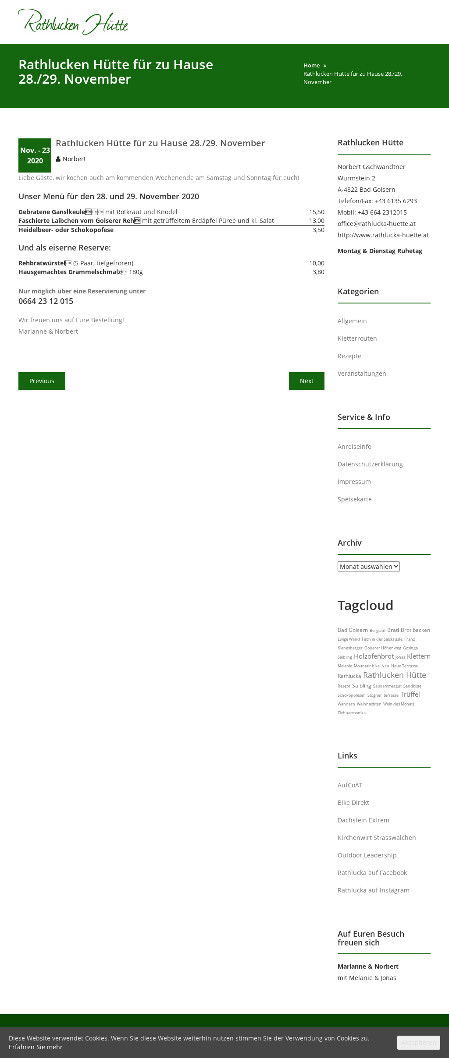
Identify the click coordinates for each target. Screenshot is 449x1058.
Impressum (354, 481)
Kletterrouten (357, 338)
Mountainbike (367, 666)
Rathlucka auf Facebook (372, 872)
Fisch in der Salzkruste (382, 639)
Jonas (400, 657)
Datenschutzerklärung (370, 464)
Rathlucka (349, 676)
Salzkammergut (387, 686)
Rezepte (349, 356)
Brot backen (415, 630)
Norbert (74, 159)
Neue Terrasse (404, 666)
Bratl (393, 630)
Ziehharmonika (352, 713)
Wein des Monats (398, 704)
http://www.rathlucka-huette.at (383, 235)
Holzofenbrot (374, 656)
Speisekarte (355, 499)
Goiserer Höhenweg (382, 648)
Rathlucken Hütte (394, 675)
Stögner (374, 695)
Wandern (346, 704)
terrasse (391, 695)
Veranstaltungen (362, 373)
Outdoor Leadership (367, 855)
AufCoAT (350, 785)
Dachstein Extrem (363, 820)
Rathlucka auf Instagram (374, 890)
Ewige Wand (349, 639)
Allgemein (352, 321)
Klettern (419, 656)
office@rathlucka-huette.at (377, 223)
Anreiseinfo (354, 446)
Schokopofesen (352, 695)
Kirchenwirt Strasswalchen (377, 837)
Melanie (345, 666)
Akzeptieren (418, 1042)
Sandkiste (412, 686)
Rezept (344, 686)
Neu (385, 666)
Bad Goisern (353, 630)
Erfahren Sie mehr (36, 1047)
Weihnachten (369, 704)
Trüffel (410, 694)
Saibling (361, 685)
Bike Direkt (353, 802)
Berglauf (377, 630)
